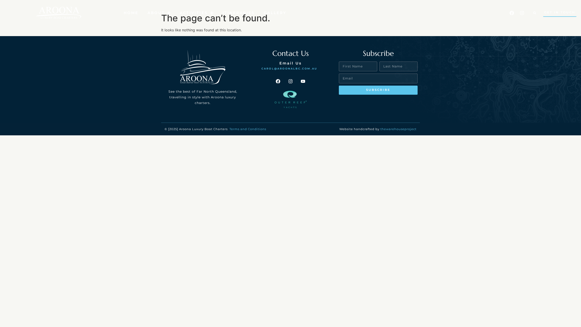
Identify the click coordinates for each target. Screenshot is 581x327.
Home (131, 13)
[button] (535, 13)
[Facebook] (511, 12)
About (156, 13)
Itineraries (239, 13)
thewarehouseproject (398, 129)
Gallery (275, 13)
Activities (194, 13)
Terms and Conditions (248, 129)
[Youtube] (303, 81)
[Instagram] (522, 12)
